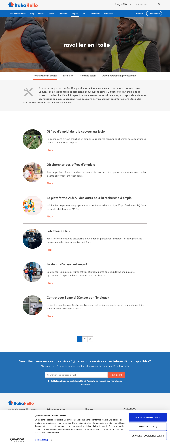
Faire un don (154, 13)
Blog (32, 13)
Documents (95, 13)
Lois (83, 13)
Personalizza (146, 426)
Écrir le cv (68, 75)
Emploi (75, 13)
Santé (41, 13)
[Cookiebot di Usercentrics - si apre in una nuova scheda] (17, 440)
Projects (139, 13)
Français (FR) (121, 4)
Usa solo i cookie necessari (148, 436)
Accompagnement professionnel (119, 75)
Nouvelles (108, 13)
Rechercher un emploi (45, 75)
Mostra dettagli (42, 440)
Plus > (50, 149)
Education (63, 13)
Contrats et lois (88, 75)
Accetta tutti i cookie (147, 417)
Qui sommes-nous (17, 13)
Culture (51, 13)
